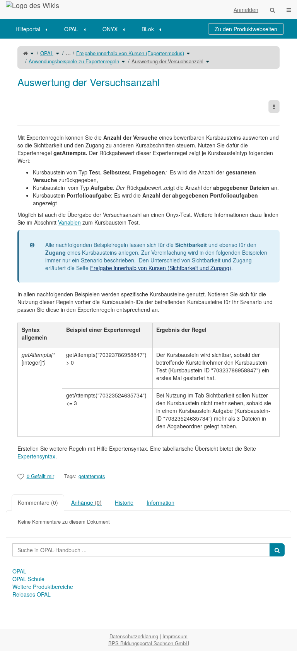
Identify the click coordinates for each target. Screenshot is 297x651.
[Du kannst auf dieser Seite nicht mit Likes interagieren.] (20, 476)
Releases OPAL (31, 594)
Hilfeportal (27, 29)
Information (160, 502)
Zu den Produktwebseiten (246, 29)
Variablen (69, 222)
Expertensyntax (36, 456)
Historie (124, 502)
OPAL (71, 29)
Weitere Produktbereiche (42, 586)
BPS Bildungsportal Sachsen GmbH (148, 643)
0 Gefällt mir (40, 476)
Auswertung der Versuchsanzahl (167, 61)
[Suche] (272, 9)
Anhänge (86, 502)
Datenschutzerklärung (133, 636)
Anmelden (246, 10)
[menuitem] (34, 29)
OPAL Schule (28, 579)
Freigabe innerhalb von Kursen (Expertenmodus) (130, 53)
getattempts (92, 476)
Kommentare (38, 502)
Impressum (175, 636)
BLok (148, 29)
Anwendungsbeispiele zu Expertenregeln (74, 61)
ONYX (110, 29)
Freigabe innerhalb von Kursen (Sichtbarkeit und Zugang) (160, 268)
